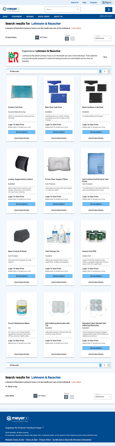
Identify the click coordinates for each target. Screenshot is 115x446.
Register (93, 2)
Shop (105, 57)
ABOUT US (58, 17)
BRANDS (30, 17)
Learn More (76, 28)
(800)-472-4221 (106, 16)
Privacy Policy (45, 440)
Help (84, 2)
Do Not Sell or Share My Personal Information (72, 440)
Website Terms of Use (14, 440)
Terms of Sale (32, 440)
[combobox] (102, 38)
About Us (75, 2)
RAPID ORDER (43, 17)
